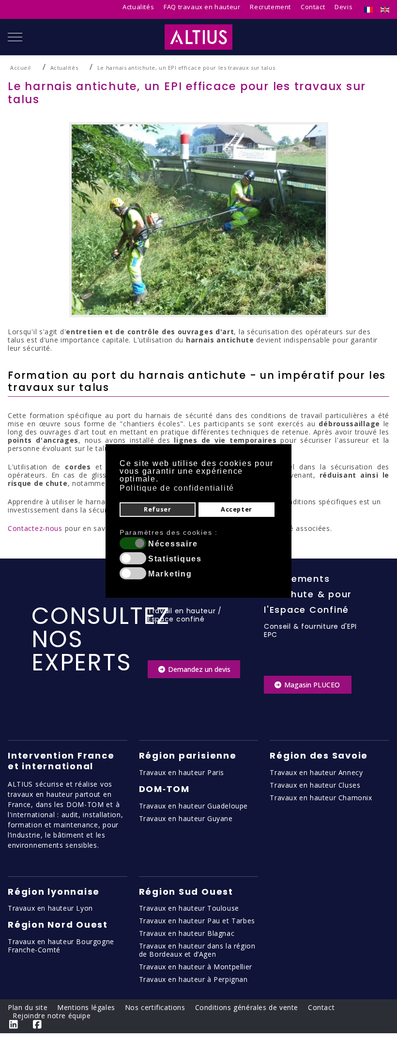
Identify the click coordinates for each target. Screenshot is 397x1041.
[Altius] (198, 37)
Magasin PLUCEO (312, 684)
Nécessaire (173, 544)
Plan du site (27, 1007)
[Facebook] (37, 1024)
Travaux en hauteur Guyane (186, 818)
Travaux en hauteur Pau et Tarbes (197, 920)
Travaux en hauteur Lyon (50, 908)
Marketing (170, 574)
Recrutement (270, 6)
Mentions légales (86, 1007)
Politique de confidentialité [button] (177, 488)
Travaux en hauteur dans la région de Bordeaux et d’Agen (197, 950)
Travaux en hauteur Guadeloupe (193, 805)
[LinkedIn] (14, 1024)
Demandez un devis (198, 669)
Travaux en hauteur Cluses (315, 785)
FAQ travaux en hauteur (202, 6)
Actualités (138, 6)
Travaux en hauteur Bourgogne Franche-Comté (61, 945)
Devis (343, 6)
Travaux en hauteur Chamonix (321, 797)
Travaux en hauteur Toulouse (189, 908)
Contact (313, 6)
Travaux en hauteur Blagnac (187, 933)
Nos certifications (155, 1007)
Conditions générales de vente (246, 1007)
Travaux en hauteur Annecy (316, 772)
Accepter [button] (236, 509)
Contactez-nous (35, 528)
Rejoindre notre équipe (52, 1015)
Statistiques (175, 559)
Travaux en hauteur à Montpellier (195, 966)
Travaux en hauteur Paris (181, 772)
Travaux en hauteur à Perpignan (193, 979)
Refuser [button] (157, 509)
